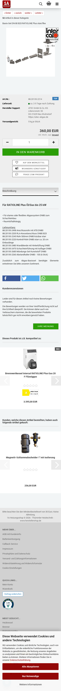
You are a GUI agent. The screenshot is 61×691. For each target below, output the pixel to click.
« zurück (18, 13)
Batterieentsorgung (11, 539)
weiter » (28, 13)
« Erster (7, 13)
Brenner (6, 627)
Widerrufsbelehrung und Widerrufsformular (22, 563)
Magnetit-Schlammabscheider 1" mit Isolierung (30, 457)
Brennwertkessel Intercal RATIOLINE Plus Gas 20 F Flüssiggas (30, 375)
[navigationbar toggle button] (57, 4)
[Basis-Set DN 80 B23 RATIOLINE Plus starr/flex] (30, 52)
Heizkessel (7, 622)
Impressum (7, 549)
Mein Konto (7, 584)
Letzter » (39, 13)
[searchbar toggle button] (41, 4)
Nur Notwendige (30, 676)
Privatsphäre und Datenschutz (16, 553)
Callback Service (10, 544)
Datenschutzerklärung (20, 660)
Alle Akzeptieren (30, 666)
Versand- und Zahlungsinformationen (19, 558)
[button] (7, 142)
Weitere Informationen (30, 684)
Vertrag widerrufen (12, 594)
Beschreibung (9, 191)
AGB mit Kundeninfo (11, 534)
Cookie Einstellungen (12, 568)
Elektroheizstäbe (10, 631)
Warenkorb (7, 589)
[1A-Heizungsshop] (5, 4)
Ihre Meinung (46, 326)
